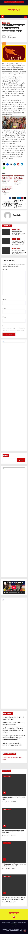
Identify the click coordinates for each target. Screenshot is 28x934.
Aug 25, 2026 (15, 235)
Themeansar (14, 924)
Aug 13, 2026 (15, 254)
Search (5, 455)
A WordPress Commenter (10, 757)
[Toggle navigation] (21, 17)
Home (14, 927)
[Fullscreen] (23, 592)
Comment (6, 269)
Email (4, 308)
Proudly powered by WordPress (9, 922)
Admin (10, 36)
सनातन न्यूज (14, 9)
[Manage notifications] (24, 931)
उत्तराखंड (4, 22)
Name (5, 299)
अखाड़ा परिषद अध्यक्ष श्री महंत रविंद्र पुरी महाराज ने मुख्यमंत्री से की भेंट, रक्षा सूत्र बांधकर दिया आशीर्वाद (14, 930)
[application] (14, 587)
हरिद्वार (8, 22)
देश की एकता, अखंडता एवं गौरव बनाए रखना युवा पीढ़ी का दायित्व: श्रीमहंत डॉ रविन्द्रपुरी (18, 252)
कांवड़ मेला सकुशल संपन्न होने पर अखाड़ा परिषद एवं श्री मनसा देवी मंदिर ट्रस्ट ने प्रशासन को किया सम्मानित (14, 738)
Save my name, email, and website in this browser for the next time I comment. (14, 329)
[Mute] (21, 592)
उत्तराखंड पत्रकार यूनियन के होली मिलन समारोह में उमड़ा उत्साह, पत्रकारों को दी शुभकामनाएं (7, 178)
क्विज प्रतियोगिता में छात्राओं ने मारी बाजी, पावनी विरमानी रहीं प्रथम (18, 243)
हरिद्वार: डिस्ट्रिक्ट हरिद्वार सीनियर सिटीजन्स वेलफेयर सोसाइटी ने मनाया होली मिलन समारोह (19, 178)
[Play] (4, 592)
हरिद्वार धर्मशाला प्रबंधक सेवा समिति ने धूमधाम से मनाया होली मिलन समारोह (7, 189)
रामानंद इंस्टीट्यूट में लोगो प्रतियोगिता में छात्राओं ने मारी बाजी (18, 233)
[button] (4, 43)
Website (5, 317)
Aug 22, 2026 (15, 244)
